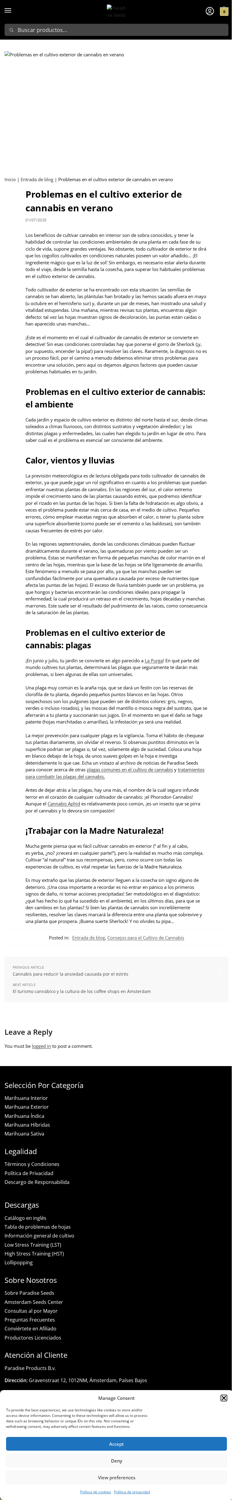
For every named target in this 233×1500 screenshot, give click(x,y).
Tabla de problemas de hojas (38, 1227)
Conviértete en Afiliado (30, 1328)
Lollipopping (19, 1262)
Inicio (10, 179)
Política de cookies (95, 1492)
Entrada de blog (37, 179)
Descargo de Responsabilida (37, 1182)
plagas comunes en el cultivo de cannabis (130, 769)
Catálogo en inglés (25, 1218)
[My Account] (210, 11)
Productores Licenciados (33, 1337)
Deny (116, 1461)
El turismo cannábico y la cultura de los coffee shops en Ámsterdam (82, 991)
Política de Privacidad (29, 1173)
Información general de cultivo (39, 1235)
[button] (224, 1398)
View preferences (116, 1477)
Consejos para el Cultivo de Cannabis (145, 938)
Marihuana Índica (24, 1116)
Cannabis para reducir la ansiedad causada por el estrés (70, 974)
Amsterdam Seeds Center (34, 1302)
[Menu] (14, 10)
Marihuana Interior (26, 1098)
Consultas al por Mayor (31, 1311)
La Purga (154, 660)
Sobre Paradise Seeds (29, 1293)
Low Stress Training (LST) (33, 1244)
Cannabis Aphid (64, 804)
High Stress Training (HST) (34, 1253)
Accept (116, 1444)
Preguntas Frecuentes (30, 1319)
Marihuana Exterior (27, 1107)
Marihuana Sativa (24, 1133)
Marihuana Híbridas (27, 1124)
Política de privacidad (132, 1492)
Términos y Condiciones (32, 1164)
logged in (41, 1046)
